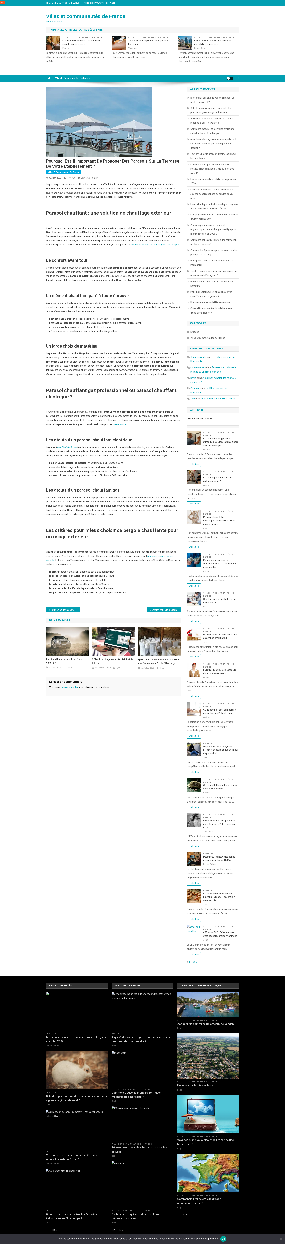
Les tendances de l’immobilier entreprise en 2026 (213, 181)
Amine (69, 667)
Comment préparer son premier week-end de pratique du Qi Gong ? (214, 252)
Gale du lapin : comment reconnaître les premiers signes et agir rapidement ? (210, 110)
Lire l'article (194, 464)
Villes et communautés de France (99, 3)
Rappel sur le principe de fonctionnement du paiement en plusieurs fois (220, 563)
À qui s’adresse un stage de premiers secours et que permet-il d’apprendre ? (220, 750)
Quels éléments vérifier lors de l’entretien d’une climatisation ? (211, 310)
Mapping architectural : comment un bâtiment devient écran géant (214, 216)
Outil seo (195, 388)
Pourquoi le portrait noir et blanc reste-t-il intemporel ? (211, 262)
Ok (223, 1238)
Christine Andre (198, 357)
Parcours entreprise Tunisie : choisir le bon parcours (212, 283)
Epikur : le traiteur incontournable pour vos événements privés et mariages (159, 661)
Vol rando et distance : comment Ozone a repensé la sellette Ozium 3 (211, 120)
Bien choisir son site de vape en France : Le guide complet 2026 (212, 99)
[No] (281, 1239)
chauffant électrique (67, 447)
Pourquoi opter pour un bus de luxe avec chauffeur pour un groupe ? (211, 294)
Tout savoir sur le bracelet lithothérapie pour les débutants (213, 156)
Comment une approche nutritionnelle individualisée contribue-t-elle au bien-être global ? (212, 168)
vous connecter (70, 687)
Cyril (118, 668)
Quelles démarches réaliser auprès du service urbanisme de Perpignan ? (214, 273)
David (193, 378)
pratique (194, 332)
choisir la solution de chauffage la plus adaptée (155, 244)
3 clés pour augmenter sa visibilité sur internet (113, 661)
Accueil (76, 3)
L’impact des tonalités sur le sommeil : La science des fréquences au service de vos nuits (212, 193)
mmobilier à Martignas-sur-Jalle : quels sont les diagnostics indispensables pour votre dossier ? (213, 143)
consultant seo (198, 367)
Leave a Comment (89, 178)
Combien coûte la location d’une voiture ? (165, 610)
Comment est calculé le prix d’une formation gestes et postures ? (213, 242)
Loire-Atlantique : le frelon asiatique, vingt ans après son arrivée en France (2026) (214, 206)
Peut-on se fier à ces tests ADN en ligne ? (65, 610)
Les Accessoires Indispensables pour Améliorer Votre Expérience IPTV (220, 824)
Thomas (71, 177)
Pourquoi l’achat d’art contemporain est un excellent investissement (219, 520)
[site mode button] (230, 78)
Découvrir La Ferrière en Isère (195, 1085)
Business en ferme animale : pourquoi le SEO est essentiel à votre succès (219, 897)
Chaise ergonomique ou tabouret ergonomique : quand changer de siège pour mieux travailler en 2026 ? (213, 229)
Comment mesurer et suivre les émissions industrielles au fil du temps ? (212, 131)
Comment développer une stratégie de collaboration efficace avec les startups (220, 442)
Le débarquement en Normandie (218, 398)
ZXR (192, 398)
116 (54, 1230)
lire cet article (120, 424)
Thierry (162, 668)
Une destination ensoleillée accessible (210, 302)
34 (193, 962)
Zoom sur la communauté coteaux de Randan (205, 1024)
